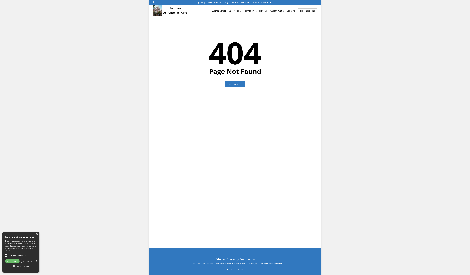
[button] (6, 255)
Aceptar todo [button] (12, 261)
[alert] (20, 252)
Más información (10, 251)
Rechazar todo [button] (29, 261)
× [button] (37, 234)
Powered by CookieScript (20, 270)
